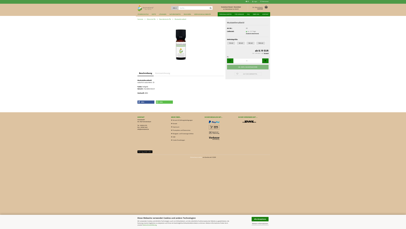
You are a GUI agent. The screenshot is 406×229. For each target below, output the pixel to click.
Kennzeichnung (162, 73)
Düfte (154, 14)
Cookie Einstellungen (179, 140)
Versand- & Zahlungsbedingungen (183, 120)
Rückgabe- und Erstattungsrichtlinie (183, 134)
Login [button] (255, 1)
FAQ (248, 14)
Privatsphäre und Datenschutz (181, 130)
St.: (228, 57)
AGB (174, 137)
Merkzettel (265, 1)
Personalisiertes (225, 14)
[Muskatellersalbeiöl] (181, 43)
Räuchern (187, 14)
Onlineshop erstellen (196, 157)
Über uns (256, 14)
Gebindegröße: (232, 39)
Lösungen (162, 14)
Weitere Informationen (260, 224)
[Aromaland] (152, 8)
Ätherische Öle (143, 14)
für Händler (239, 14)
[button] (247, 2)
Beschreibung (145, 73)
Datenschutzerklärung (150, 225)
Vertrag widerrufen (145, 152)
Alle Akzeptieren (260, 219)
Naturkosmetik (175, 14)
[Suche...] (211, 8)
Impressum (176, 127)
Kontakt (265, 14)
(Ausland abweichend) (252, 33)
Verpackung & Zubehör (202, 14)
